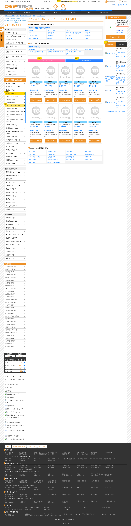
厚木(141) (69, 35)
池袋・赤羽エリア (24, 459)
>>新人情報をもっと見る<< (116, 111)
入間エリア (37, 502)
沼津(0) (87, 38)
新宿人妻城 (108, 452)
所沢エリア (65, 502)
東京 (8, 446)
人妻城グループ (9, 514)
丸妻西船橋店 (23, 481)
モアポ (73, 12)
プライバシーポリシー (68, 519)
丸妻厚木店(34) (9, 280)
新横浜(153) (51, 33)
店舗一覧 (27, 12)
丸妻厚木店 (88, 157)
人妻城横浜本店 (89, 154)
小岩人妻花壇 (80, 452)
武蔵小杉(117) (33, 35)
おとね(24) (120, 70)
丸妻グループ (48, 514)
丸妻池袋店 (94, 452)
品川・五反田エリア (53, 459)
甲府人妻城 (69, 151)
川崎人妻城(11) (9, 338)
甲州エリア (8, 474)
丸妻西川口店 (9, 496)
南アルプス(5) (51, 30)
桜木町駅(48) (10, 102)
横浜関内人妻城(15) (11, 330)
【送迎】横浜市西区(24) (14, 111)
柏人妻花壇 (8, 482)
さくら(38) (48, 86)
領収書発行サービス (11, 385)
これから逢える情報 (84, 60)
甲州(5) (31, 30)
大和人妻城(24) (9, 308)
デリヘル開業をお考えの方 (53, 515)
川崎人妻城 (32, 162)
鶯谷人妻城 (65, 454)
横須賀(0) (50, 38)
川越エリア (22, 502)
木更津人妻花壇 (81, 481)
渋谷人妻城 (51, 454)
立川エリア (37, 460)
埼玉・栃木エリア (96, 1)
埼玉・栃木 (42, 446)
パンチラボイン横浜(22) (12, 316)
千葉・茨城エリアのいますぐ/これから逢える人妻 (19, 485)
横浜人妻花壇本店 (52, 159)
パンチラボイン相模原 (53, 162)
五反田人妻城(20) (10, 321)
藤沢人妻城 (88, 151)
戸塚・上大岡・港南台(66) (73, 33)
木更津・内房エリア (96, 487)
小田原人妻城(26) (10, 302)
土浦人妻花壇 (52, 481)
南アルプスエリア (24, 474)
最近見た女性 (112, 1)
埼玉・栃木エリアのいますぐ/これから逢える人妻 (19, 499)
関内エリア (65, 474)
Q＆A (84, 507)
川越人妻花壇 (9, 494)
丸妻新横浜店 (51, 154)
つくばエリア (37, 489)
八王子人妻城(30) (10, 294)
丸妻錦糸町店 (66, 452)
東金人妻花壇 (109, 481)
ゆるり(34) (120, 31)
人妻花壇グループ (30, 514)
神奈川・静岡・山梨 (19, 446)
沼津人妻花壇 (70, 159)
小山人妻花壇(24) (10, 310)
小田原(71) (69, 38)
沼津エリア (108, 475)
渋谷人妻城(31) (9, 291)
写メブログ (58, 12)
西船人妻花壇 (66, 481)
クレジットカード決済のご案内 (14, 380)
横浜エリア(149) (12, 96)
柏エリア (36, 487)
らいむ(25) (92, 126)
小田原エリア (94, 475)
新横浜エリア (80, 474)
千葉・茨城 (32, 446)
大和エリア (51, 475)
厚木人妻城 (32, 151)
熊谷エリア (65, 501)
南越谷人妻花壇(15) (11, 332)
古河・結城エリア (38, 501)
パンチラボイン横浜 (34, 157)
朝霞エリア (51, 502)
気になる (124, 1)
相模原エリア (23, 475)
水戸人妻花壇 (52, 482)
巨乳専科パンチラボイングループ (73, 514)
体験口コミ (8, 388)
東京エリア (52, 1)
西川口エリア (94, 501)
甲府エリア (37, 474)
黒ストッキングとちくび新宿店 (86, 454)
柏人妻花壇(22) (9, 319)
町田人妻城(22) (9, 313)
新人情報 (110, 44)
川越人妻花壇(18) (10, 327)
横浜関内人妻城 (34, 90)
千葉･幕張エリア (9, 487)
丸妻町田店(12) (9, 335)
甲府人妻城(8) (9, 346)
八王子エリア (51, 460)
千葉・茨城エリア (84, 1)
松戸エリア (51, 487)
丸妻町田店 (37, 452)
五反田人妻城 (23, 454)
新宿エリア (8, 459)
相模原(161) (51, 35)
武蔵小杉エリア (9, 475)
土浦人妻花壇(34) (10, 283)
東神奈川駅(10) (11, 108)
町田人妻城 (22, 452)
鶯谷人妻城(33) (9, 285)
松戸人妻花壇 (95, 481)
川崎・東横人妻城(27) (11, 299)
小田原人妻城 (33, 159)
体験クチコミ (48, 509)
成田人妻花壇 (37, 482)
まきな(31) (63, 86)
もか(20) (47, 126)
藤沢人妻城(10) (9, 343)
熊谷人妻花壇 (23, 496)
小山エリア (51, 501)
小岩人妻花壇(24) (10, 305)
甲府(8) (68, 30)
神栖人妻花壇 (23, 482)
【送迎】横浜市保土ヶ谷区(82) (14, 120)
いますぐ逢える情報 (46, 60)
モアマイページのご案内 (13, 376)
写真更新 (121, 44)
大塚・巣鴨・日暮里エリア (84, 459)
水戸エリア (8, 489)
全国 (45, 1)
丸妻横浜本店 (51, 157)
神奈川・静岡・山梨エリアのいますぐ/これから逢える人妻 (22, 471)
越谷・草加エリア (10, 502)
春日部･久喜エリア (110, 501)
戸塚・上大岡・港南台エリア (98, 474)
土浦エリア (108, 487)
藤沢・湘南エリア (67, 475)
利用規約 (57, 519)
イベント (42, 12)
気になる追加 (36, 100)
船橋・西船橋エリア (24, 487)
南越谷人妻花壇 (66, 494)
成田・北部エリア (67, 487)
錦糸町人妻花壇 (52, 452)
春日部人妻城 (37, 494)
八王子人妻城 (9, 452)
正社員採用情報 (9, 515)
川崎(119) (88, 33)
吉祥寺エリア (23, 460)
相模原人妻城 (88, 159)
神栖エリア (51, 489)
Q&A (88, 12)
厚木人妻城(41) (9, 272)
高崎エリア (8, 501)
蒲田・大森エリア (110, 459)
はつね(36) (92, 86)
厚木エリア (37, 475)
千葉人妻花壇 (9, 481)
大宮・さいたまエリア (83, 501)
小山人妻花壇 (23, 494)
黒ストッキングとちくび (109, 514)
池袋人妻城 (8, 454)
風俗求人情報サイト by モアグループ (35, 515)
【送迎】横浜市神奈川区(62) (14, 115)
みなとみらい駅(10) (13, 105)
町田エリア (8, 460)
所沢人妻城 (94, 494)
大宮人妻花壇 (52, 494)
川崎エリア (109, 474)
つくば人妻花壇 (38, 481)
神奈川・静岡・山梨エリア (68, 1)
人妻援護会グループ (88, 514)
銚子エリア (22, 489)
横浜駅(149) (10, 99)
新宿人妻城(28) (9, 296)
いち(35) (33, 86)
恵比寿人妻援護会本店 (40, 454)
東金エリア (80, 487)
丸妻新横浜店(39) (10, 274)
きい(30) (77, 126)
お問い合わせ (103, 12)
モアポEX (66, 509)
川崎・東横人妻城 (71, 154)
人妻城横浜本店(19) (11, 324)
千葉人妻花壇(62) (10, 266)
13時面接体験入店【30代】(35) (120, 82)
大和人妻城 (32, 154)
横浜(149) (88, 30)
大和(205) (88, 35)
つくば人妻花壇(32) (11, 288)
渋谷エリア (37, 459)
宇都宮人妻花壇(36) (11, 277)
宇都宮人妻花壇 (109, 494)
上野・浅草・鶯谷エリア (68, 459)
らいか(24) (120, 94)
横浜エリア (51, 474)
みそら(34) (77, 86)
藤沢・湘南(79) (33, 38)
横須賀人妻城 (70, 157)
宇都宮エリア (23, 501)
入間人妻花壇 (80, 494)
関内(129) (32, 33)
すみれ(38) (63, 126)
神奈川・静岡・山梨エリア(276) (39, 28)
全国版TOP (12, 12)
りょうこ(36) (34, 126)
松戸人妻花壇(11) (10, 341)
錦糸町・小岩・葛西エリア (98, 459)
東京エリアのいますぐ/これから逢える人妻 (17, 456)
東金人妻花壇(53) (10, 269)
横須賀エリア (80, 475)
